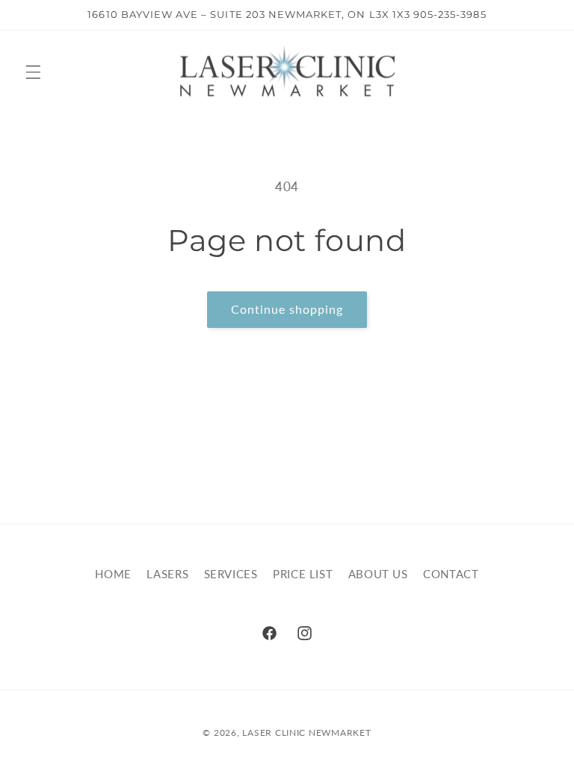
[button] (33, 72)
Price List (303, 573)
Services (231, 573)
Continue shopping (287, 309)
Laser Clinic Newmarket (306, 732)
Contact (450, 573)
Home (113, 573)
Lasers (167, 573)
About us (378, 573)
